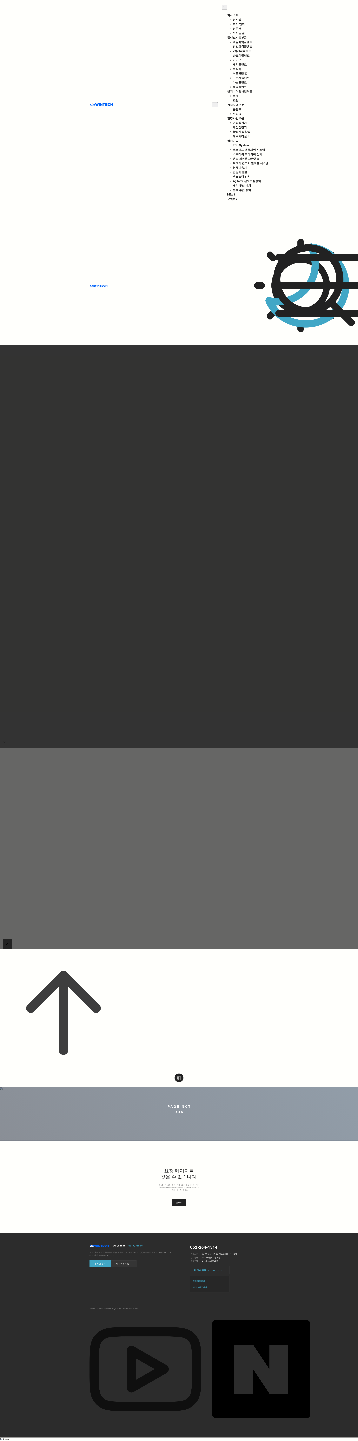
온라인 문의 (100, 1263)
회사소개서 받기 (123, 1263)
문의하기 (179, 1077)
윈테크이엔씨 (199, 1281)
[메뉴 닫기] (224, 7)
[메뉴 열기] (215, 104)
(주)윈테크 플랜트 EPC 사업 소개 (172, 914)
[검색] (319, 897)
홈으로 (179, 1202)
